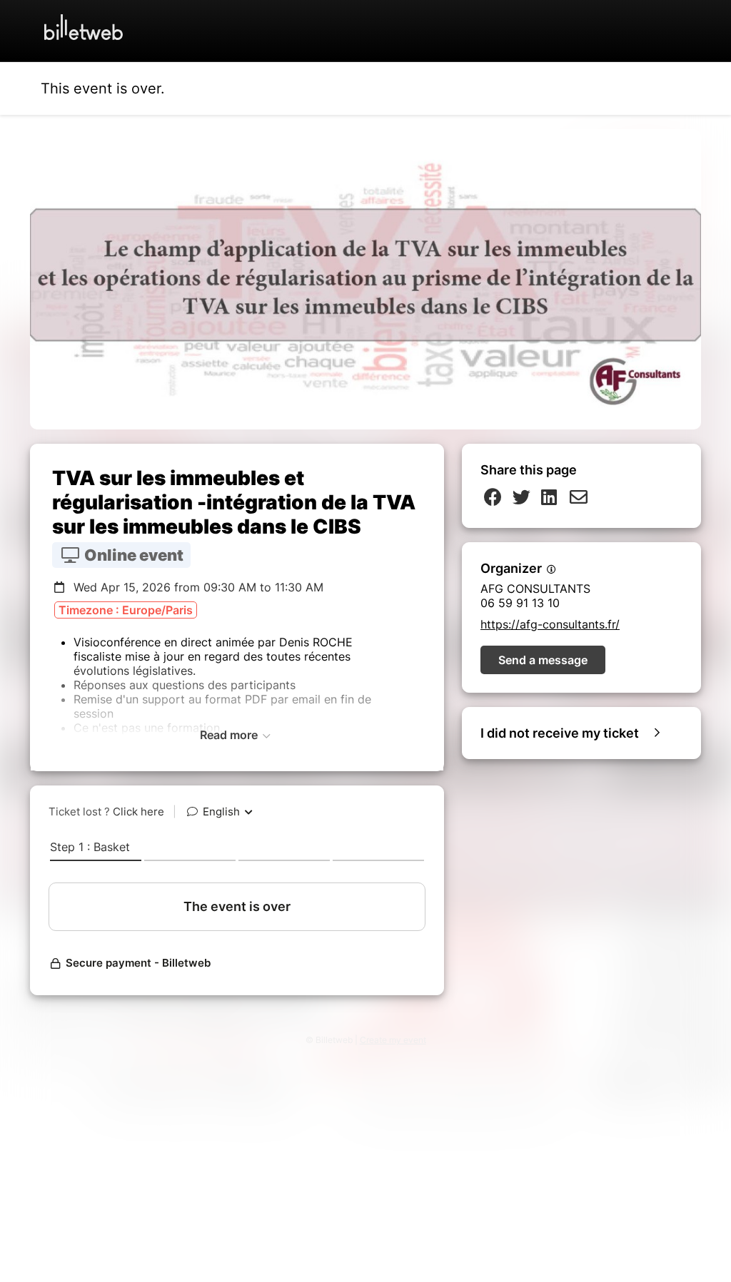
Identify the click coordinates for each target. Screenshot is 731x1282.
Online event (132, 555)
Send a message (543, 660)
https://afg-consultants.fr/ (550, 624)
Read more (230, 735)
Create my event (393, 1039)
